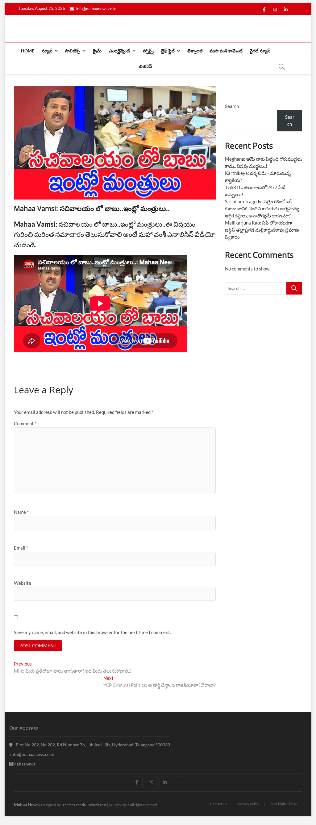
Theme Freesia (74, 804)
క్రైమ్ (97, 50)
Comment (25, 423)
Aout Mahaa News (283, 804)
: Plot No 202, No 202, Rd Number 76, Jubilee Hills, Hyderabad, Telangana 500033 (91, 744)
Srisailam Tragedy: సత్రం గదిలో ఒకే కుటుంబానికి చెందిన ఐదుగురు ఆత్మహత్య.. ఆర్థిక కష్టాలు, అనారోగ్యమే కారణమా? (263, 208)
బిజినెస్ (145, 66)
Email (21, 548)
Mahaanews (24, 763)
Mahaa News (26, 804)
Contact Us (218, 804)
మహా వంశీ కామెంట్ (226, 50)
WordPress (97, 804)
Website (22, 583)
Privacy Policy (248, 804)
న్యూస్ (47, 50)
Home (28, 50)
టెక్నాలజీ (194, 50)
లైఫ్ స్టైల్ (168, 50)
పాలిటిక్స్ (72, 50)
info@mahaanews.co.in (95, 8)
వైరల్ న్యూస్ (260, 50)
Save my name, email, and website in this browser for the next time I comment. (92, 632)
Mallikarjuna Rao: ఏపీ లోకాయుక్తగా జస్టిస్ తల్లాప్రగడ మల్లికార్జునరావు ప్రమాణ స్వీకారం (262, 230)
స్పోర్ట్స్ (148, 50)
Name (21, 512)
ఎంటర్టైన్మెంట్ (119, 50)
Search (232, 106)
